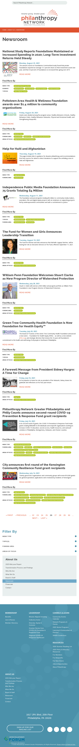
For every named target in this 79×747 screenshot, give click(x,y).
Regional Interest (19, 175)
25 (47, 515)
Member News (19, 134)
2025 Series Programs (60, 627)
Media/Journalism (19, 219)
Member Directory (11, 623)
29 (64, 515)
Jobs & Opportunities (60, 664)
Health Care (27, 136)
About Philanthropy (59, 667)
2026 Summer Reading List (62, 646)
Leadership (34, 613)
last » (44, 518)
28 (60, 515)
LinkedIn (56, 729)
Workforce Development (21, 497)
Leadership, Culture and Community (25, 265)
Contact (8, 588)
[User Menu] (76, 2)
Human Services (57, 447)
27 (56, 515)
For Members (57, 655)
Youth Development (36, 497)
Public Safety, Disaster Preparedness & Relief (60, 495)
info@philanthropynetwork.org (63, 729)
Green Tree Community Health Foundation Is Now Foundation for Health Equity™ (37, 324)
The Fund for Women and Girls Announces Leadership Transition (32, 233)
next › (35, 518)
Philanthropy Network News (22, 444)
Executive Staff (30, 88)
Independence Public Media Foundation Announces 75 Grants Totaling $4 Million (38, 189)
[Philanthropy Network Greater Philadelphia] (39, 15)
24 (42, 515)
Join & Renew (10, 620)
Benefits (8, 617)
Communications (19, 357)
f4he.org (22, 338)
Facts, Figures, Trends (21, 91)
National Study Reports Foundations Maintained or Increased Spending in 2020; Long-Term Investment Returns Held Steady (39, 55)
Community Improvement (37, 495)
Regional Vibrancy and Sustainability (25, 139)
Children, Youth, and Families (41, 136)
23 (38, 515)
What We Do (10, 574)
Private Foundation (54, 88)
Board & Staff (10, 578)
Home (4, 30)
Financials (9, 584)
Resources (58, 642)
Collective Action (19, 452)
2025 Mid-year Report (13, 564)
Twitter (49, 729)
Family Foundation (41, 88)
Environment (18, 136)
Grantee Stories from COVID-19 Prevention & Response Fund (37, 630)
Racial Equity (30, 222)
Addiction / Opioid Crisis (21, 495)
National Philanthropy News (22, 86)
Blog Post (17, 397)
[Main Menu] (3, 2)
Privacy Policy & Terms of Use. (66, 744)
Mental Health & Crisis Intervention (54, 497)
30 (69, 515)
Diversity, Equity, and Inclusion (35, 219)
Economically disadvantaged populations (26, 450)
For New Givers (58, 661)
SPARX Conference (59, 635)
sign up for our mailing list (25, 728)
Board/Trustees (19, 88)
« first (9, 515)
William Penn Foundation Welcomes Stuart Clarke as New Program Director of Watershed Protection (38, 276)
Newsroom (9, 581)
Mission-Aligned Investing (38, 617)
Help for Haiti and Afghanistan (23, 148)
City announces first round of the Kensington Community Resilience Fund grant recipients (33, 466)
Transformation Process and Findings (19, 568)
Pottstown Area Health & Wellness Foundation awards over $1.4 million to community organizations (34, 104)
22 (33, 515)
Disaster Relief (19, 177)
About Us (11, 30)
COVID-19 (29, 452)
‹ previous (20, 515)
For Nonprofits (58, 658)
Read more (25, 74)
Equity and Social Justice (41, 452)
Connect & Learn (61, 613)
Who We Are (10, 571)
